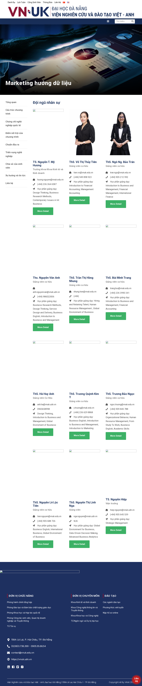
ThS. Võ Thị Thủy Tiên (83, 162)
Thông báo (47, 2)
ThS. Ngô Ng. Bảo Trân (120, 162)
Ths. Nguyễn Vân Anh (46, 277)
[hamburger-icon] (108, 21)
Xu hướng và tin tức (16, 175)
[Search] (132, 21)
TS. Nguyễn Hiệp (116, 499)
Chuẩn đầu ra (12, 144)
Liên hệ (57, 2)
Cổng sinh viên (34, 2)
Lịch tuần (21, 2)
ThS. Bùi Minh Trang (118, 277)
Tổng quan (11, 102)
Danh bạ (11, 2)
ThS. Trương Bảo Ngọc (120, 394)
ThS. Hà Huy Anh (43, 394)
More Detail (43, 211)
